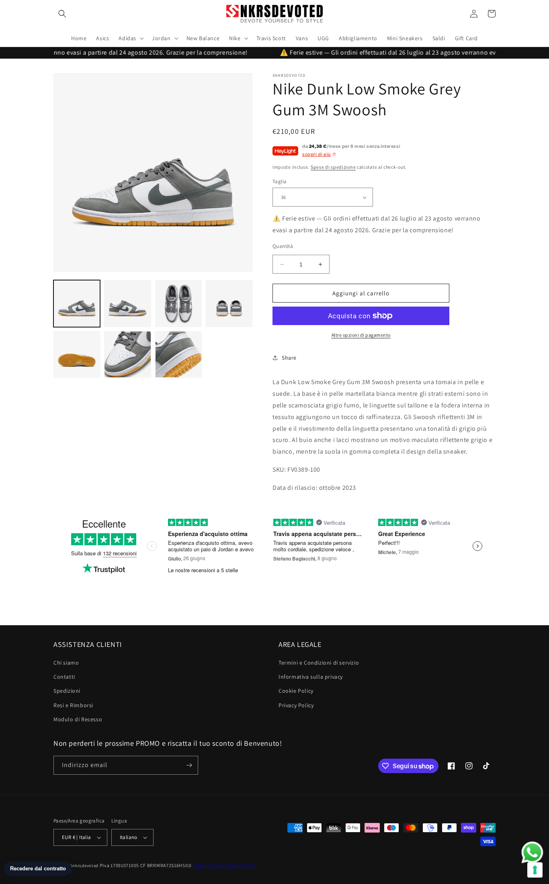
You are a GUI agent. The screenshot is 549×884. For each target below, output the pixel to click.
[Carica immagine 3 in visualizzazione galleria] (178, 303)
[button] (62, 14)
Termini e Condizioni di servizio (319, 662)
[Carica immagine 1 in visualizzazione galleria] (76, 303)
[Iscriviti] (189, 765)
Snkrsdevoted (84, 865)
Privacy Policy (296, 705)
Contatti (64, 676)
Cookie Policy (296, 690)
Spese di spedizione (333, 167)
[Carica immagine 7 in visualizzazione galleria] (178, 354)
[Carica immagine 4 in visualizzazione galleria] (229, 303)
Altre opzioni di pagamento (361, 335)
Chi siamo (66, 662)
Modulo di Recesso (77, 719)
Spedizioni (66, 690)
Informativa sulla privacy (311, 676)
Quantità (282, 246)
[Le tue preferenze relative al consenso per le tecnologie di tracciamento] (535, 870)
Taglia (279, 181)
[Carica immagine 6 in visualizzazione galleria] (127, 354)
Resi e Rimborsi (73, 705)
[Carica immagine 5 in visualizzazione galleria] (76, 354)
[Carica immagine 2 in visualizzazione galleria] (127, 303)
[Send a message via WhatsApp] (532, 852)
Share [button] (289, 357)
